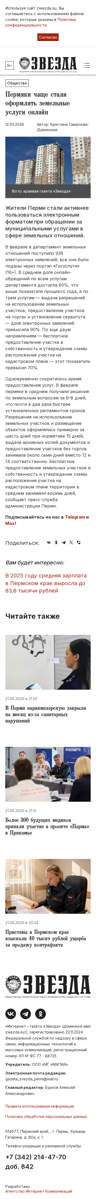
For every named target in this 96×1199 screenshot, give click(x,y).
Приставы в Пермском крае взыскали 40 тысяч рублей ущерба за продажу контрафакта (45, 939)
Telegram (75, 517)
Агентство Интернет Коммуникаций (38, 1191)
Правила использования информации (39, 1106)
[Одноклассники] (56, 542)
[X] (71, 542)
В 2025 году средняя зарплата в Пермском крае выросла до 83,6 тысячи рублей (46, 583)
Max (10, 523)
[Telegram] (64, 542)
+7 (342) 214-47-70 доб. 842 (35, 1162)
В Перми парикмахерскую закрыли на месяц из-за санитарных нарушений (45, 715)
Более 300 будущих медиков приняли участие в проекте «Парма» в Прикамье (47, 827)
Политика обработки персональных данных (46, 1116)
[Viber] (78, 542)
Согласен (48, 37)
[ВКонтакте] (49, 542)
